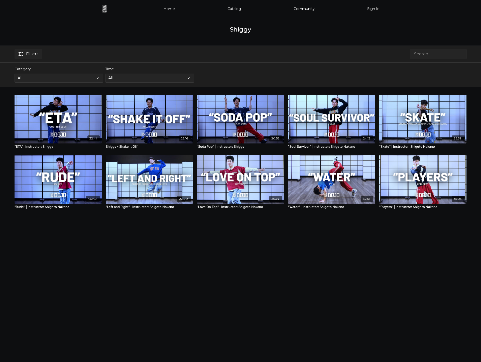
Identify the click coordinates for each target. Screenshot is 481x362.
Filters (32, 54)
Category (23, 69)
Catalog (234, 9)
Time (109, 69)
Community (304, 9)
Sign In (373, 9)
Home (169, 9)
